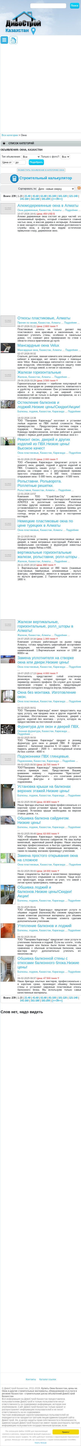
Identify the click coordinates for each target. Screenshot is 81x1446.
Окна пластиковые (28, 452)
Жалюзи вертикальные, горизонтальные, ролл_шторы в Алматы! (45, 626)
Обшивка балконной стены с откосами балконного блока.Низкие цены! (48, 962)
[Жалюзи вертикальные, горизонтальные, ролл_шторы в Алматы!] (8, 620)
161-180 (35, 199)
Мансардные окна (28, 350)
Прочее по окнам (27, 322)
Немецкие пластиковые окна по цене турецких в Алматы (45, 523)
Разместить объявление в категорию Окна (41, 170)
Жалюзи (22, 376)
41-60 (36, 196)
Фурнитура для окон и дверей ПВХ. (48, 726)
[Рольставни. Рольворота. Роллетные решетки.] (8, 480)
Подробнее (71, 210)
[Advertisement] (40, 88)
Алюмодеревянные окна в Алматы (48, 205)
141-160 (24, 199)
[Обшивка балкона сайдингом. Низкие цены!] (8, 817)
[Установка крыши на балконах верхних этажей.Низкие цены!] (8, 785)
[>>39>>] (57, 199)
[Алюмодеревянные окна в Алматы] (8, 204)
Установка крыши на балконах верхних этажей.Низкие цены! (44, 788)
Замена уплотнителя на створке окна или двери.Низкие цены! (46, 660)
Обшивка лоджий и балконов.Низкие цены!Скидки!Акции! (45, 891)
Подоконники (25, 761)
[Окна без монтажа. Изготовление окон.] (8, 691)
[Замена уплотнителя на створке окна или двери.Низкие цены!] (8, 656)
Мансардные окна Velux (38, 345)
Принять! (65, 1431)
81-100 (52, 196)
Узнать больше (41, 1442)
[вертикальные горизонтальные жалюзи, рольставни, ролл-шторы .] (8, 551)
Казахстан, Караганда (51, 411)
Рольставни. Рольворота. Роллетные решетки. (40, 483)
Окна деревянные (28, 210)
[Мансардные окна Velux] (8, 344)
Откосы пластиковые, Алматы (44, 318)
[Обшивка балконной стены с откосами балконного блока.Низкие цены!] (8, 957)
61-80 (44, 196)
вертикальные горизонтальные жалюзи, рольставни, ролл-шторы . (48, 554)
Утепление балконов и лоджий (44, 926)
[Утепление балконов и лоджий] (8, 924)
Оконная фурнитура (29, 731)
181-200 (45, 199)
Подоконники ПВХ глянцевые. (44, 756)
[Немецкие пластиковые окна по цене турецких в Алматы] (8, 520)
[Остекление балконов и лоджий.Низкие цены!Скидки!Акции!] (8, 401)
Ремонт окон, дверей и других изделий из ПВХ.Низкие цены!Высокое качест (44, 443)
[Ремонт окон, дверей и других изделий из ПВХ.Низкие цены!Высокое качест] (8, 438)
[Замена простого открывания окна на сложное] (8, 854)
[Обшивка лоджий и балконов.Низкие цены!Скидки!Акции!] (8, 886)
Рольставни (24, 490)
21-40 (27, 196)
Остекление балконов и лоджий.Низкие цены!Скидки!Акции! (49, 404)
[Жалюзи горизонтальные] (8, 371)
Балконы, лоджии (28, 411)
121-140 (73, 196)
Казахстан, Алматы (50, 210)
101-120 (62, 196)
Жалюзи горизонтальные (39, 372)
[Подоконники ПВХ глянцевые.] (8, 755)
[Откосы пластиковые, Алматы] (8, 317)
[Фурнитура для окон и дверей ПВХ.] (8, 725)
